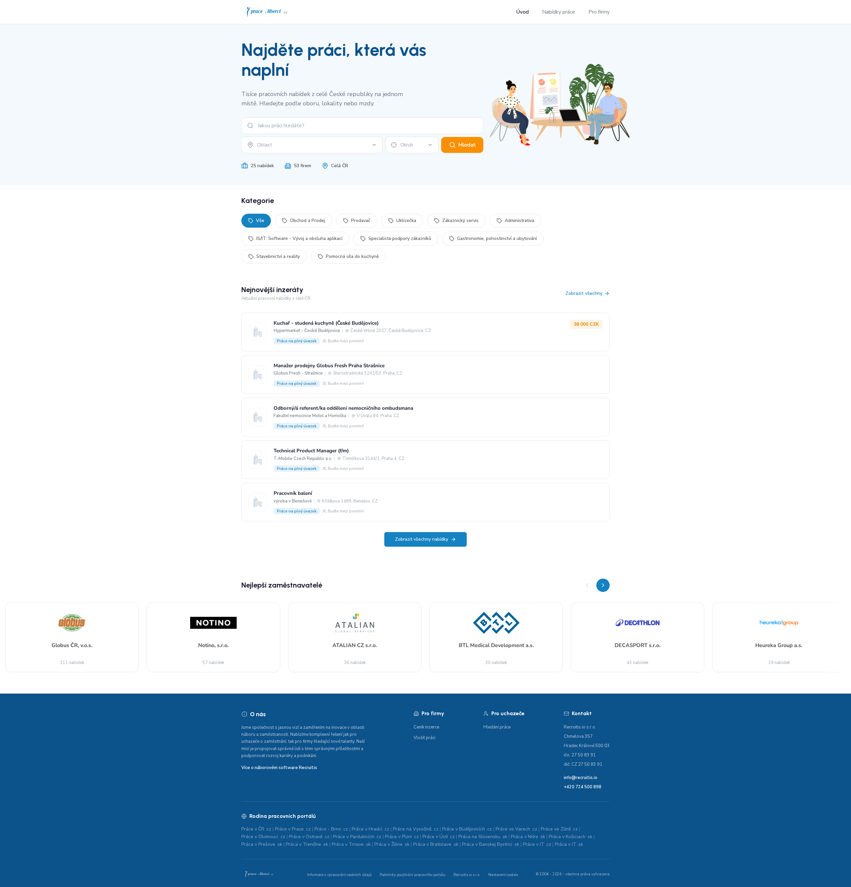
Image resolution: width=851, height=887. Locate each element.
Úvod (522, 12)
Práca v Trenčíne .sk (307, 844)
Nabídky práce (558, 12)
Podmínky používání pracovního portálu (412, 874)
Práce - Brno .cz (331, 829)
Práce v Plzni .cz (402, 836)
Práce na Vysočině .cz (415, 829)
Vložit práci (424, 738)
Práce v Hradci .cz (370, 829)
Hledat (466, 145)
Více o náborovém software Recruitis (279, 768)
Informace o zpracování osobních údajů (339, 874)
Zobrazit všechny (583, 293)
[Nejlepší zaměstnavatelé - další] (603, 585)
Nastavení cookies (503, 874)
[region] (425, 625)
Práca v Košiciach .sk (570, 836)
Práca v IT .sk (569, 844)
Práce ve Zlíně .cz (559, 829)
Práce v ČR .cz (256, 829)
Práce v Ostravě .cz (309, 836)
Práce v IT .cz (537, 844)
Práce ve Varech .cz (516, 829)
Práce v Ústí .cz (439, 836)
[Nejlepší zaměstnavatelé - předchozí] (587, 585)
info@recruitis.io (580, 778)
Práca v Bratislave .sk (435, 844)
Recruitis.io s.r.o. (466, 874)
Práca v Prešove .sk (261, 844)
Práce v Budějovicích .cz (467, 829)
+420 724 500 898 (582, 787)
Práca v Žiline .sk (392, 844)
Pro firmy (599, 12)
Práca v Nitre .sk (528, 836)
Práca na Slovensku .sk (482, 836)
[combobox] (312, 145)
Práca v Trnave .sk (351, 844)
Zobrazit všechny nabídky (421, 539)
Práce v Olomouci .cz (263, 836)
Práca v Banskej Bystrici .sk (490, 844)
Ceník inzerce (426, 727)
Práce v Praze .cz (293, 829)
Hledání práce (497, 727)
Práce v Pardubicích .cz (357, 836)
